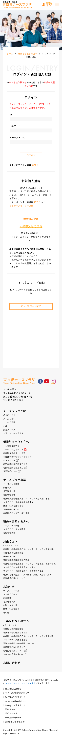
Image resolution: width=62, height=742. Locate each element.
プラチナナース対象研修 (14, 529)
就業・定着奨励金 (11, 609)
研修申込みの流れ (31, 226)
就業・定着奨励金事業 (13, 506)
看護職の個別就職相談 (13, 629)
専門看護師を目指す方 (13, 468)
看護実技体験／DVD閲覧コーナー (18, 643)
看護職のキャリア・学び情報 (16, 513)
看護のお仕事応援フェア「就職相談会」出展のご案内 (27, 575)
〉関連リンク (9, 709)
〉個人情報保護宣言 (12, 689)
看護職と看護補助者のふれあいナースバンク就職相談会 (28, 549)
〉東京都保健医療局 (12, 717)
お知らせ (9, 586)
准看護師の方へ (10, 471)
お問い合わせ (11, 662)
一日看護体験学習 (11, 446)
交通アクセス (9, 430)
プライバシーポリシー (15, 683)
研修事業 (7, 488)
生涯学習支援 (9, 460)
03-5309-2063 (15, 400)
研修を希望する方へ (28, 54)
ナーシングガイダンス (13, 450)
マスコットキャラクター (14, 433)
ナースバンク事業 (11, 484)
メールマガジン (10, 419)
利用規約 (31, 683)
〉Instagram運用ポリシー (15, 705)
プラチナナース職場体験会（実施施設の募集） (24, 571)
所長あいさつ (9, 415)
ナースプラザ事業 (14, 480)
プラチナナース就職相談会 (15, 640)
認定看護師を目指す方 (13, 464)
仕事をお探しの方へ (16, 621)
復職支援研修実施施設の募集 (16, 560)
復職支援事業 (9, 495)
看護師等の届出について (14, 509)
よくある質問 (9, 422)
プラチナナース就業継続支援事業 (18, 502)
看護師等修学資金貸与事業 (15, 457)
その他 (6, 612)
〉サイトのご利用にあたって (16, 693)
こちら (35, 165)
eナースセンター (11, 546)
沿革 (5, 426)
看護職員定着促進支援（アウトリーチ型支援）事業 (26, 499)
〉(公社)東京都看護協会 (14, 722)
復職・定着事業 (10, 605)
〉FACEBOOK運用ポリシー (15, 697)
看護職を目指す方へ (12, 453)
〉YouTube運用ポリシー (14, 701)
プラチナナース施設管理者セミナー (19, 567)
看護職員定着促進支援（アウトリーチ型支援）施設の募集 (29, 564)
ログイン (31, 155)
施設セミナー (9, 556)
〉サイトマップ (10, 713)
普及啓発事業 (9, 491)
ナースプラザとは (14, 411)
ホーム (10, 54)
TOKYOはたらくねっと (13, 654)
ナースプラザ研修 (11, 526)
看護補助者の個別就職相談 (15, 632)
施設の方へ (10, 541)
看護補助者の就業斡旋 (13, 553)
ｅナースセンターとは (22, 206)
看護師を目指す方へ (16, 441)
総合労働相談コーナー (13, 651)
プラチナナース (10, 594)
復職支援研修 (9, 533)
